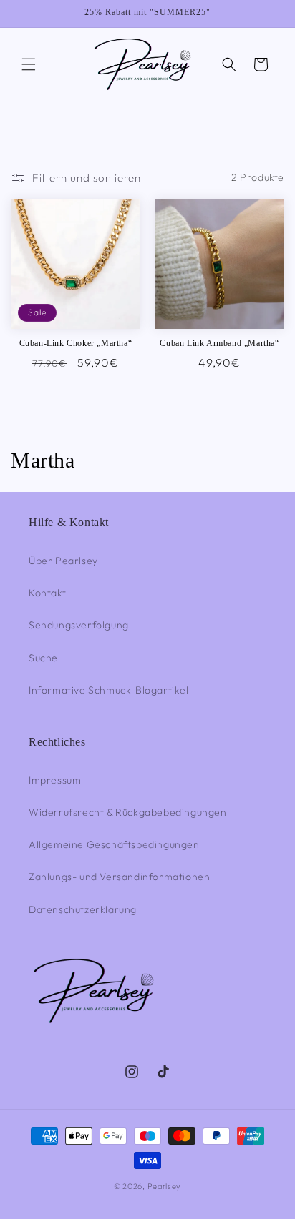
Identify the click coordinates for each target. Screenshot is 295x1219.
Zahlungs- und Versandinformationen (119, 876)
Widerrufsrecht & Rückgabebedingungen (128, 812)
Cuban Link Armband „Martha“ (219, 343)
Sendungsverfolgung (79, 624)
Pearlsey (165, 1186)
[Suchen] (229, 64)
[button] (28, 64)
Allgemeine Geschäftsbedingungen (114, 844)
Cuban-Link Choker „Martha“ (75, 343)
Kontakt (47, 592)
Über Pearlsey (63, 560)
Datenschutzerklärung (83, 909)
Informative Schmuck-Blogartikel (109, 689)
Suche (43, 657)
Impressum (55, 780)
